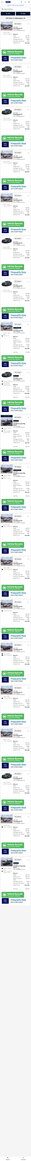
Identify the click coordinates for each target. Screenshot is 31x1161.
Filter (24, 13)
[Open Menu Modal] (2, 2)
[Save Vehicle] (28, 24)
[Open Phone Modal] (25, 2)
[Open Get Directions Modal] (21, 2)
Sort (9, 13)
